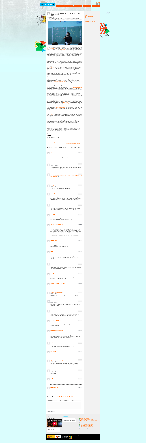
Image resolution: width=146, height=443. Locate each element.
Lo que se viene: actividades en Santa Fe (74, 143)
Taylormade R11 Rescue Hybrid (65, 396)
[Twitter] (98, 3)
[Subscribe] (99, 3)
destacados (53, 137)
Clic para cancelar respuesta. (52, 398)
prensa (86, 20)
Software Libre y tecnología (90, 21)
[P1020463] (81, 424)
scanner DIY (75, 66)
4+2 (69, 6)
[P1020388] (86, 424)
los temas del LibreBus (51, 48)
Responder (80, 152)
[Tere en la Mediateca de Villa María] (86, 427)
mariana (65, 19)
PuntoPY (52, 114)
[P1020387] (91, 424)
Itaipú (68, 103)
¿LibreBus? (60, 6)
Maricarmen (63, 49)
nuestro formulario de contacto (93, 435)
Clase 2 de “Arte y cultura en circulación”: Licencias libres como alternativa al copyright (63, 142)
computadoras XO (66, 102)
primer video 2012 (51, 429)
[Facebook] (96, 3)
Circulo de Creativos (78, 113)
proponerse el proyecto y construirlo (59, 81)
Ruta (78, 6)
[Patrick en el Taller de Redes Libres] (86, 419)
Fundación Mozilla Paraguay (60, 107)
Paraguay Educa (50, 100)
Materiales (96, 6)
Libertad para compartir (89, 17)
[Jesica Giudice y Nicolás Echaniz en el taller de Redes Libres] (89, 420)
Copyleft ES (87, 14)
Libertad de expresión (89, 16)
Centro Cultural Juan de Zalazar (76, 87)
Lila (85, 18)
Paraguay (57, 137)
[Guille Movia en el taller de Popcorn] (86, 425)
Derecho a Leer (52, 67)
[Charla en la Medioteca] (84, 418)
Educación (87, 15)
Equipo (87, 6)
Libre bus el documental (52, 431)
